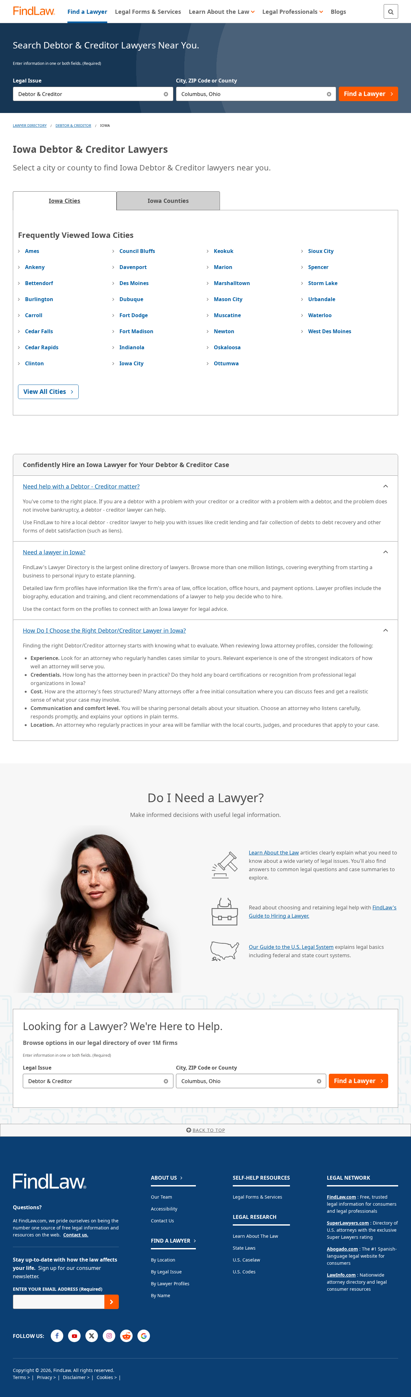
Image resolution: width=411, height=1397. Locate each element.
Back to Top (209, 1130)
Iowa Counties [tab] (168, 200)
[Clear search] (166, 1081)
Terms (20, 1377)
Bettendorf (39, 283)
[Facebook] (57, 1336)
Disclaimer (75, 1377)
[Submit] (111, 1302)
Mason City (228, 299)
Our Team (161, 1197)
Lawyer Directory (30, 125)
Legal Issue (27, 80)
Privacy (45, 1377)
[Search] (391, 11)
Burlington (39, 299)
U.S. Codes (244, 1272)
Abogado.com (342, 1249)
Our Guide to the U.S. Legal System (291, 946)
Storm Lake (322, 283)
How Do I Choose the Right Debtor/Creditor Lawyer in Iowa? (104, 630)
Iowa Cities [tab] (64, 200)
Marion (223, 267)
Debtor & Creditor (73, 125)
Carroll (33, 315)
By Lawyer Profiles (170, 1283)
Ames (32, 251)
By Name (160, 1295)
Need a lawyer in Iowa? (54, 552)
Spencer (318, 267)
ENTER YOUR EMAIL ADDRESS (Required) (57, 1289)
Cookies (105, 1377)
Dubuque (131, 299)
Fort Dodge (133, 315)
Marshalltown (232, 283)
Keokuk (223, 251)
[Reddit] (126, 1336)
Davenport (133, 267)
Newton (224, 331)
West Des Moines (329, 331)
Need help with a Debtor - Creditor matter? (81, 486)
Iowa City (131, 363)
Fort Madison (136, 331)
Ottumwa (226, 363)
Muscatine (227, 315)
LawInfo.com (341, 1275)
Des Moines (134, 283)
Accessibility (164, 1209)
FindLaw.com (341, 1197)
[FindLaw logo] (36, 11)
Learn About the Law (274, 852)
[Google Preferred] (143, 1336)
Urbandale (321, 299)
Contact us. (75, 1235)
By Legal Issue (166, 1272)
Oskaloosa (227, 347)
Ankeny (35, 267)
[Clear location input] (329, 94)
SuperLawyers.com (348, 1223)
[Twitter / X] (91, 1336)
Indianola (131, 347)
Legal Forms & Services (257, 1197)
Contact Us (162, 1221)
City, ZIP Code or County (206, 80)
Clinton (34, 363)
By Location (163, 1260)
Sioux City (321, 251)
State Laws (244, 1248)
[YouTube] (74, 1336)
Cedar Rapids (41, 347)
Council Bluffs (137, 251)
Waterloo (320, 315)
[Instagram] (109, 1336)
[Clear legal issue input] (166, 94)
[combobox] (93, 94)
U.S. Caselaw (246, 1260)
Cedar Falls (39, 331)
